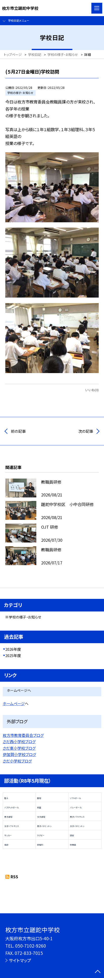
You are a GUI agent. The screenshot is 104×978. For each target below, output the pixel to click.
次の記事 (85, 431)
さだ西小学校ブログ (19, 741)
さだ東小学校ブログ (19, 748)
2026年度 (13, 649)
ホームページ (14, 703)
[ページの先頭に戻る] (97, 972)
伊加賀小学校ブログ (19, 754)
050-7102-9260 (30, 946)
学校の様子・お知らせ (25, 617)
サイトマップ (20, 960)
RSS (14, 876)
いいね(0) (92, 389)
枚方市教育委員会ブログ (23, 735)
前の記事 (18, 431)
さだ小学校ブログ (17, 761)
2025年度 (13, 655)
